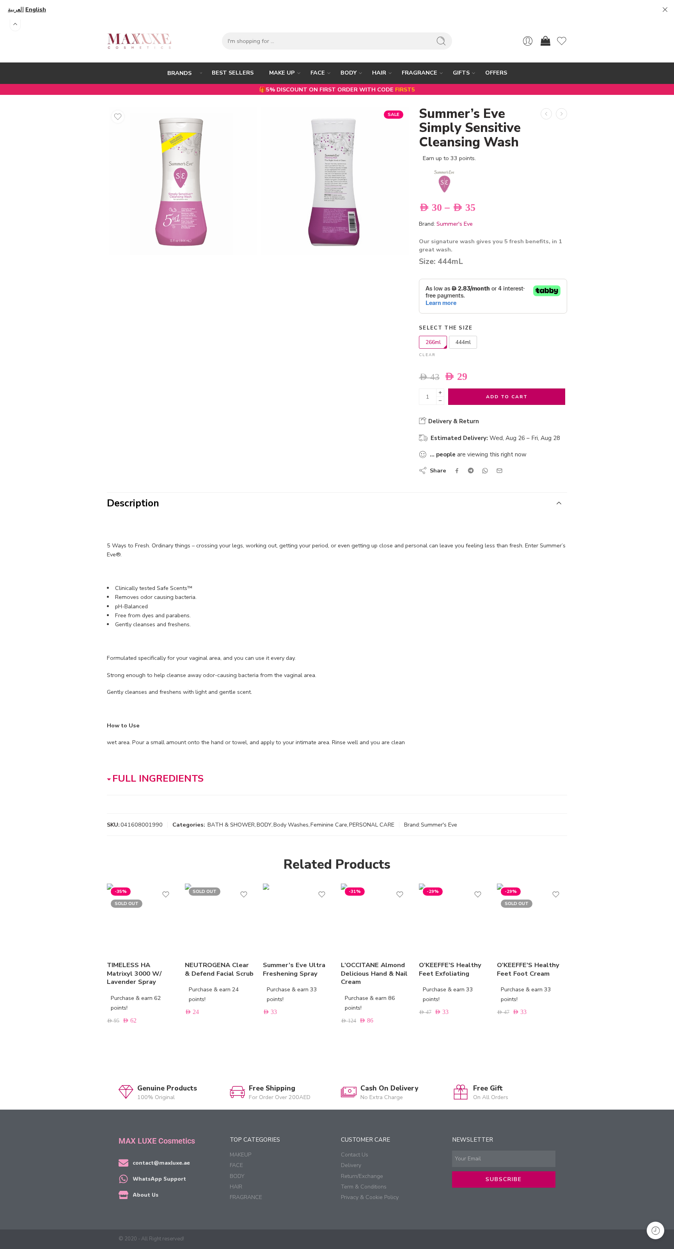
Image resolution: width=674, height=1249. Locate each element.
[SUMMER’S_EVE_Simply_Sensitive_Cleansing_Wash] (183, 181)
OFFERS (496, 73)
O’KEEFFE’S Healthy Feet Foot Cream (528, 969)
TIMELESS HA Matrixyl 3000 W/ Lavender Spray (134, 973)
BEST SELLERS (233, 73)
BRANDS (179, 73)
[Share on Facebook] (457, 471)
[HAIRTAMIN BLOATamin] (561, 113)
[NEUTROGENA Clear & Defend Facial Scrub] (220, 919)
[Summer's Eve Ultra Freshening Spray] (298, 919)
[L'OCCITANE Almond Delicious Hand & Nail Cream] (546, 113)
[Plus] (440, 392)
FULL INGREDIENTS (158, 778)
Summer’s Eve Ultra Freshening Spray (294, 969)
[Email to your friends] (499, 470)
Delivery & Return (453, 421)
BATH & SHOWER (231, 825)
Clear (427, 355)
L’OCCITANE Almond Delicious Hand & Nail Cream (374, 973)
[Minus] (440, 401)
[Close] (665, 10)
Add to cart (507, 397)
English (35, 9)
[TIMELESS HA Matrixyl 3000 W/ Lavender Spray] (142, 919)
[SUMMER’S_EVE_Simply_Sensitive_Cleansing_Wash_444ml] (335, 181)
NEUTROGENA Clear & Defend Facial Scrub (219, 969)
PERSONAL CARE (371, 825)
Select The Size (446, 327)
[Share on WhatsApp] (485, 470)
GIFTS (461, 73)
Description (133, 503)
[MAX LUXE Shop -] (139, 41)
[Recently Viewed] (655, 1230)
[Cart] (544, 41)
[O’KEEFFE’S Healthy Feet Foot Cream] (532, 919)
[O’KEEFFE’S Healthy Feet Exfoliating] (454, 919)
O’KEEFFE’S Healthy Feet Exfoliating (450, 969)
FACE (317, 73)
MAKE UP (282, 73)
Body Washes (291, 825)
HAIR (379, 73)
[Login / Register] (528, 41)
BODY (349, 73)
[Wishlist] (118, 116)
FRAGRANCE (419, 73)
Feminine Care (328, 825)
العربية (16, 9)
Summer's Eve (454, 224)
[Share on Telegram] (471, 470)
